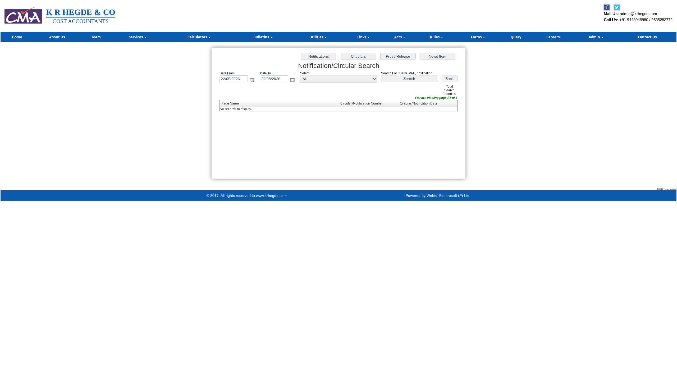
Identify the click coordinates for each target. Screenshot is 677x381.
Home (17, 37)
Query (516, 37)
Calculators (197, 37)
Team (96, 37)
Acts (398, 37)
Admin (595, 37)
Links (362, 37)
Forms (476, 37)
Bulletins (261, 37)
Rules (435, 37)
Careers (553, 37)
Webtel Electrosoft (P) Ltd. (448, 195)
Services (136, 37)
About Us (57, 37)
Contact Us (647, 37)
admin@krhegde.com (638, 13)
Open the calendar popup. (252, 80)
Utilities (316, 37)
